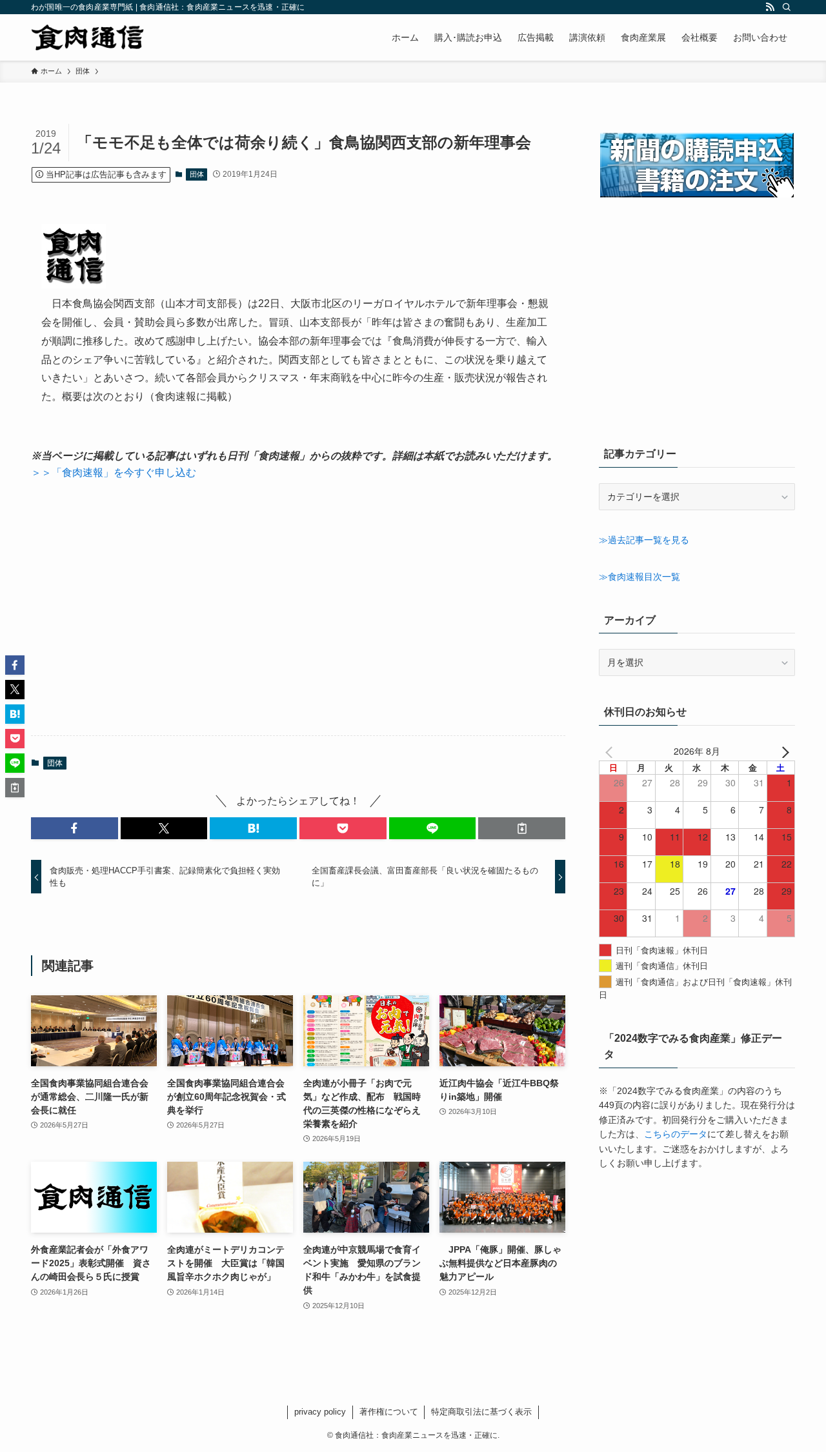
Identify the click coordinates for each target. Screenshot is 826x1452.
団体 (197, 174)
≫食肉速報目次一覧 (639, 577)
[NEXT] (783, 751)
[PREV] (611, 751)
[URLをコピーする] (521, 828)
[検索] (786, 7)
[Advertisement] (298, 608)
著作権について (388, 1412)
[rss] (769, 7)
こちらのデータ (675, 1134)
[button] (74, 828)
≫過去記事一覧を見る (644, 540)
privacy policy (320, 1412)
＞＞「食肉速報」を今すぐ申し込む (113, 472)
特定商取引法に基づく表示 (481, 1412)
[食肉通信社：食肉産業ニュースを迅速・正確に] (88, 37)
